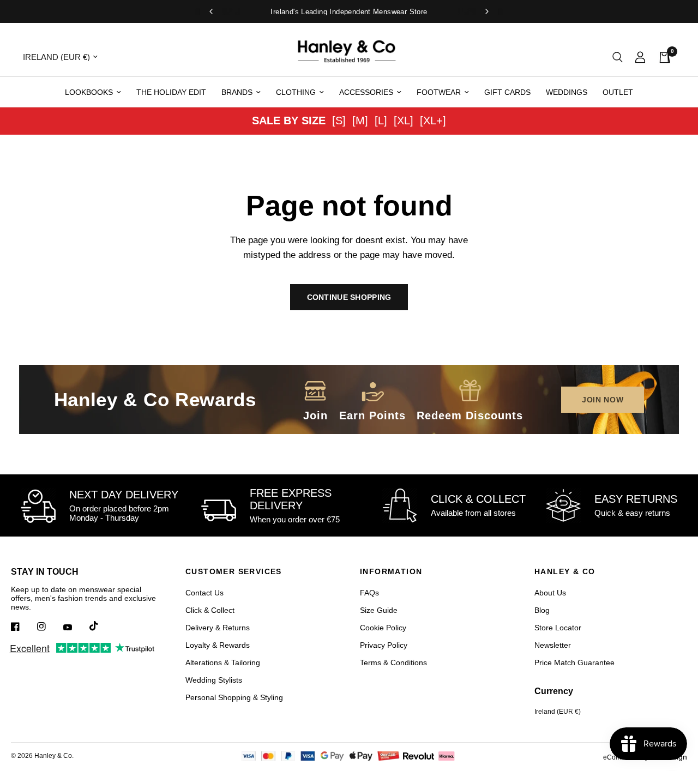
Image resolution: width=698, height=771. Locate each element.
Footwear (439, 92)
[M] (360, 121)
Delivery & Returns (217, 627)
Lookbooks (89, 92)
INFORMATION (391, 571)
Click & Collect (209, 610)
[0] (661, 57)
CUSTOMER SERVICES (233, 571)
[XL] (403, 121)
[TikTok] (101, 626)
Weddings (566, 92)
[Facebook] (23, 627)
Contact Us (204, 592)
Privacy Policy (383, 645)
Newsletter (552, 645)
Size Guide (379, 610)
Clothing (296, 92)
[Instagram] (49, 627)
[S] (339, 121)
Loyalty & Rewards (217, 645)
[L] (381, 121)
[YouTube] (75, 628)
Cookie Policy (383, 627)
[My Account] (640, 57)
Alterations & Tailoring (222, 662)
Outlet (618, 92)
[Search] (617, 57)
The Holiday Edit (171, 92)
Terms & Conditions (393, 662)
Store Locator (557, 627)
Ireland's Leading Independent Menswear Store (348, 12)
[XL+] (433, 121)
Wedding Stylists (213, 680)
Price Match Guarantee (574, 662)
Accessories (366, 92)
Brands (236, 92)
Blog (542, 610)
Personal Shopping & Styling (234, 697)
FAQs (369, 592)
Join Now (603, 399)
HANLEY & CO (564, 571)
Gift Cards (507, 92)
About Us (550, 592)
